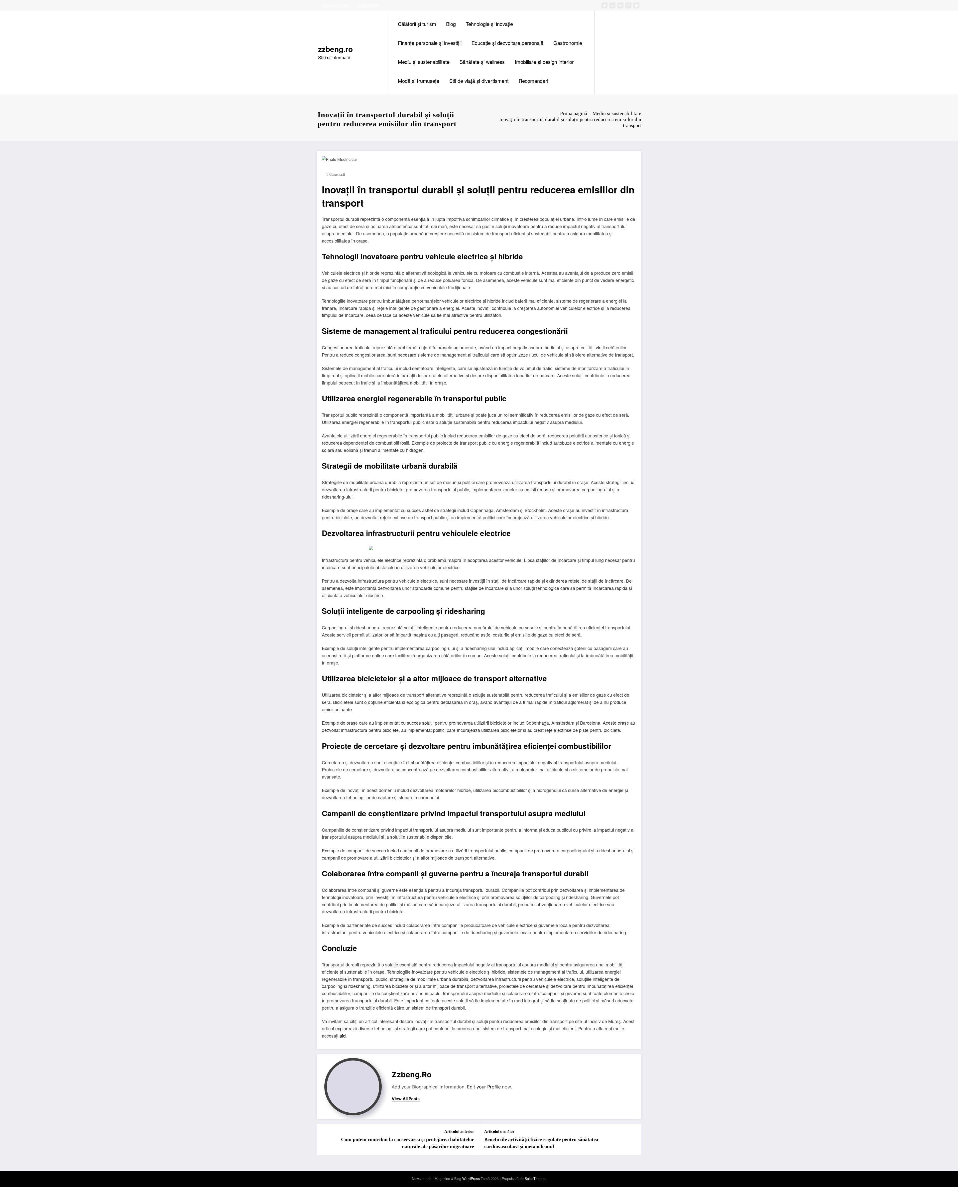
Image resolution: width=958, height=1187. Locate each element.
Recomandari (533, 80)
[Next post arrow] (634, 1140)
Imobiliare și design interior (544, 61)
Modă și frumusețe (418, 80)
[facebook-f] (604, 5)
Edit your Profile (484, 1086)
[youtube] (636, 5)
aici (343, 1035)
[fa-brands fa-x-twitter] (612, 5)
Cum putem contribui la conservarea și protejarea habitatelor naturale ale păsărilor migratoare (407, 1143)
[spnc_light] (612, 52)
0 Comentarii (336, 174)
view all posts (406, 1098)
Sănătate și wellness (482, 61)
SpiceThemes (535, 1178)
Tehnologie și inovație (489, 23)
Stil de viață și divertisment (479, 80)
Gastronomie (567, 42)
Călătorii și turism (417, 23)
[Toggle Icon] (625, 52)
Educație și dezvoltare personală (507, 42)
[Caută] (603, 52)
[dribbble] (620, 5)
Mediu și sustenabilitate (424, 61)
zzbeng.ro (335, 48)
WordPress (471, 1178)
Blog (451, 23)
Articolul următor (499, 1131)
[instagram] (628, 5)
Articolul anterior (459, 1131)
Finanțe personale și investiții (430, 42)
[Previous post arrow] (324, 1140)
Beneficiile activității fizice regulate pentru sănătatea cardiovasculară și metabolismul (541, 1143)
